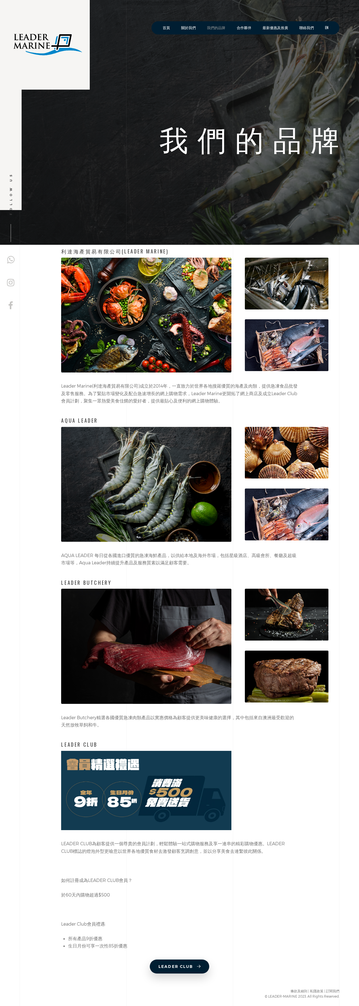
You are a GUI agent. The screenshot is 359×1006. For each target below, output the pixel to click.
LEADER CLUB (176, 966)
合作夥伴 (244, 27)
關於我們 (188, 27)
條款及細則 (299, 991)
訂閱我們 (332, 991)
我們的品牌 (216, 27)
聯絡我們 (306, 27)
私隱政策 (316, 991)
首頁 (166, 27)
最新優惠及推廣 (275, 27)
